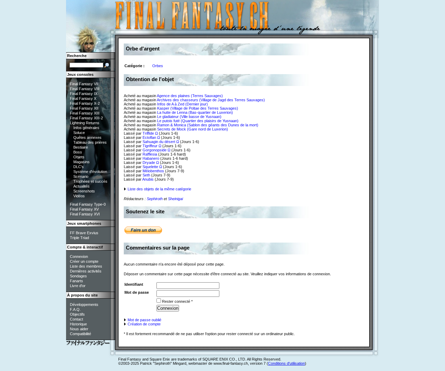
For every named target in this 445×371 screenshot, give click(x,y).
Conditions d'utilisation (286, 363)
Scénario (80, 176)
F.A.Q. (75, 309)
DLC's (78, 167)
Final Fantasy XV (84, 209)
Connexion (79, 256)
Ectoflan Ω (151, 137)
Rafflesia (150, 154)
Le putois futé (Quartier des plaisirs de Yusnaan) (197, 121)
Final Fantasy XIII (84, 113)
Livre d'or (78, 286)
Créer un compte (84, 261)
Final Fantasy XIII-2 (86, 118)
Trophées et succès (90, 181)
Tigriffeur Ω (152, 146)
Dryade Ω (151, 162)
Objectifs (77, 314)
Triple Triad (79, 238)
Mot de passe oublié (144, 320)
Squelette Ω (152, 167)
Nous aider (79, 329)
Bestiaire (80, 147)
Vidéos (79, 196)
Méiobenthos (153, 171)
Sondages (78, 276)
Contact (76, 319)
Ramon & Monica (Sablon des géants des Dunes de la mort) (207, 125)
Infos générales (86, 128)
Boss (77, 152)
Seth (146, 175)
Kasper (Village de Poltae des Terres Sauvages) (197, 108)
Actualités (81, 186)
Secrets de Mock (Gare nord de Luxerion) (192, 129)
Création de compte (144, 324)
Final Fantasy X (83, 98)
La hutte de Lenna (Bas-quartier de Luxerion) (195, 112)
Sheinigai (175, 199)
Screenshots (84, 191)
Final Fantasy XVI (85, 214)
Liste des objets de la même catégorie (159, 189)
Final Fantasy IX (83, 94)
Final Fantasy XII (84, 108)
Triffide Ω (150, 133)
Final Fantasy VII (84, 84)
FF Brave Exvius (84, 233)
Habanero (151, 158)
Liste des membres (86, 266)
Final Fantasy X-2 (85, 103)
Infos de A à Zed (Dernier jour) (182, 104)
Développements (84, 304)
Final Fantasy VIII (84, 89)
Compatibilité (80, 334)
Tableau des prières (90, 142)
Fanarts (76, 281)
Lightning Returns (84, 123)
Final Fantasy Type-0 (88, 204)
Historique (78, 324)
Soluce (79, 133)
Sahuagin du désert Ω (161, 142)
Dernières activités (86, 271)
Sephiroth (155, 199)
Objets (78, 157)
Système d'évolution (90, 171)
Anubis (148, 179)
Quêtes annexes (87, 137)
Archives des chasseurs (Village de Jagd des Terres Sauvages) (211, 100)
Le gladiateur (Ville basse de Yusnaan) (189, 117)
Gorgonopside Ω (156, 150)
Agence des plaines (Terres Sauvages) (190, 96)
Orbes (157, 66)
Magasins (81, 162)
